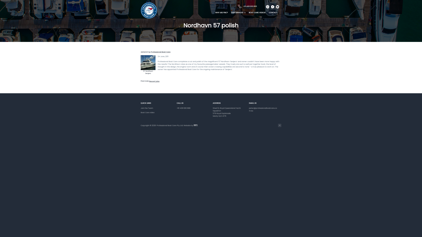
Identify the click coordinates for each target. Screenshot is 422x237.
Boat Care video (148, 112)
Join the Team (147, 108)
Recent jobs (154, 81)
